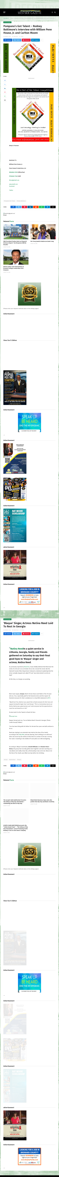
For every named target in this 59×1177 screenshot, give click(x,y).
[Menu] (4, 12)
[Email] (4, 100)
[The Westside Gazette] (29, 12)
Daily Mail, (22, 734)
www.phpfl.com (13, 184)
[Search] (55, 12)
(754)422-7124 (13, 176)
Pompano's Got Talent (9, 201)
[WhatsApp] (4, 96)
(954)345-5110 (13, 172)
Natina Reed (12, 759)
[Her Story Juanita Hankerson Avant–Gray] (43, 231)
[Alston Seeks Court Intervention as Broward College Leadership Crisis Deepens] (16, 257)
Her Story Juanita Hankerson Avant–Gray (42, 241)
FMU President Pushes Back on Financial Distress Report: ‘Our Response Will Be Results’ (15, 243)
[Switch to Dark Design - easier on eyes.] (52, 12)
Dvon (5, 215)
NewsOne (26, 666)
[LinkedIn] (4, 88)
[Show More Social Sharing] (41, 40)
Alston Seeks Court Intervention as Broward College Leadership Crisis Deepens (13, 268)
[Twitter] (4, 84)
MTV (49, 698)
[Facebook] (4, 80)
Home (12, 18)
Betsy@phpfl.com (14, 180)
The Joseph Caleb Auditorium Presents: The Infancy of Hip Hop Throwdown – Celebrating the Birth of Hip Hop (14, 801)
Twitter (11, 190)
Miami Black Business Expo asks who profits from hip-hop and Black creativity (42, 800)
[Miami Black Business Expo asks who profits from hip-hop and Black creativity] (43, 790)
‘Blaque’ (19, 759)
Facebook (12, 186)
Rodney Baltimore (21, 201)
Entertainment (7, 22)
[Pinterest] (4, 92)
